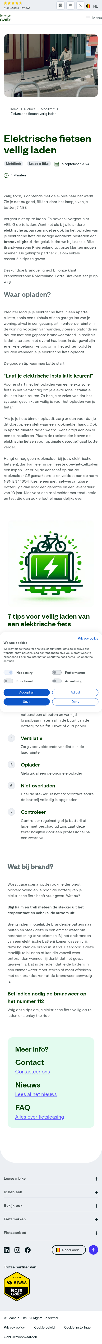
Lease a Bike (39, 163)
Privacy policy (14, 1327)
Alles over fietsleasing (39, 1117)
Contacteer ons (32, 1071)
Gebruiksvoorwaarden (20, 1337)
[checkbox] (8, 672)
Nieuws (30, 109)
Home (14, 109)
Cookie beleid (44, 1327)
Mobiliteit (48, 109)
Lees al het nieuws (36, 1094)
